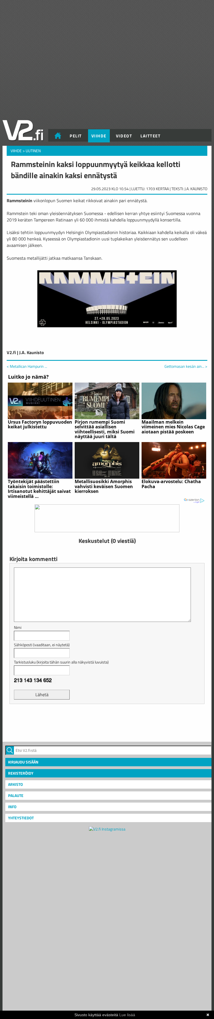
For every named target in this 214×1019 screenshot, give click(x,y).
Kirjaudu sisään (23, 762)
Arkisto (15, 784)
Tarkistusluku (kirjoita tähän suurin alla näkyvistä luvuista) (61, 662)
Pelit (76, 136)
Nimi (17, 627)
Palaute (15, 795)
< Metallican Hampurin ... (27, 366)
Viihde (98, 136)
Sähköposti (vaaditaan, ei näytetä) (42, 645)
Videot (124, 136)
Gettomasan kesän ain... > (185, 366)
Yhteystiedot (21, 818)
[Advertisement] (107, 722)
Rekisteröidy (20, 773)
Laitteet (150, 136)
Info (12, 807)
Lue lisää (127, 1015)
